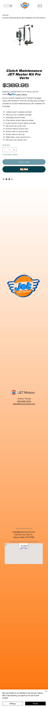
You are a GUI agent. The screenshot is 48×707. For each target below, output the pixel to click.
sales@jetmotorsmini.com (24, 404)
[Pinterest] (9, 179)
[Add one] (14, 149)
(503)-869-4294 (24, 401)
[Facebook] (6, 179)
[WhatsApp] (3, 179)
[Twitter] (12, 179)
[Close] (45, 692)
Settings (13, 703)
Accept (35, 703)
